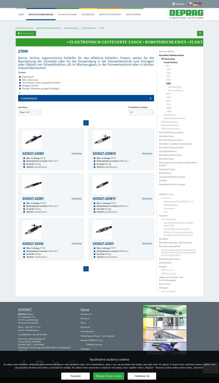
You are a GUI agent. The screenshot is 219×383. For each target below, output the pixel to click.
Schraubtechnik (67, 14)
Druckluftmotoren (110, 14)
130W (168, 73)
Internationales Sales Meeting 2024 (177, 229)
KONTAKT (25, 309)
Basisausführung (174, 87)
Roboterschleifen (166, 51)
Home (21, 14)
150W (168, 76)
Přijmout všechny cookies (109, 376)
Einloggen (163, 287)
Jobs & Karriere (87, 331)
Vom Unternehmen (168, 219)
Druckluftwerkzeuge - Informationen (175, 242)
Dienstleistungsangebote (170, 246)
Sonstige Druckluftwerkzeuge (172, 177)
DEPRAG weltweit (168, 273)
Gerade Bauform (89, 28)
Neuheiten (163, 215)
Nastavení (76, 376)
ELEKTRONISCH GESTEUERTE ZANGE (94, 42)
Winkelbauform (170, 115)
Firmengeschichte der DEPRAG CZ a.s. (179, 201)
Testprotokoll (165, 262)
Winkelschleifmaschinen (170, 129)
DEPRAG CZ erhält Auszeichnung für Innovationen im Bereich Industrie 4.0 (178, 233)
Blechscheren (165, 173)
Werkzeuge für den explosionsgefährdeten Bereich (178, 164)
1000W (169, 108)
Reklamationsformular (169, 259)
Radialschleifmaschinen (170, 125)
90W (168, 66)
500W (168, 101)
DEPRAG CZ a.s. (166, 194)
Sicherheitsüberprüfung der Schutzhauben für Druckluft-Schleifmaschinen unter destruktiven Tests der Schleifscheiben (179, 253)
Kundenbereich (27, 33)
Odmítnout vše (142, 376)
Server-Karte (165, 284)
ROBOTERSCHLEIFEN (154, 42)
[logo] (185, 13)
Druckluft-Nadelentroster (170, 155)
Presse (83, 323)
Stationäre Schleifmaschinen (174, 118)
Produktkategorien (171, 205)
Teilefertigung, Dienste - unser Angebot (98, 336)
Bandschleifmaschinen (169, 122)
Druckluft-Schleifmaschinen (49, 28)
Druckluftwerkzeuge (41, 14)
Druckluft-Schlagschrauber (171, 147)
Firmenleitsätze (169, 208)
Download (163, 239)
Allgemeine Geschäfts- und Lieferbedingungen (171, 278)
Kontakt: (84, 340)
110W (168, 69)
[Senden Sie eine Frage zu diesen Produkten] (86, 93)
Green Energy (133, 14)
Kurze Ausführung (175, 90)
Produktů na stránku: (138, 107)
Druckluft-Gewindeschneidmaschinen (176, 144)
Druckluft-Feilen (166, 136)
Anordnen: (23, 107)
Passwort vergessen (168, 291)
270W (168, 83)
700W (168, 104)
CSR (165, 212)
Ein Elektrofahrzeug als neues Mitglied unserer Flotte (178, 224)
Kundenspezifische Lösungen (172, 184)
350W (168, 97)
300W (168, 94)
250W (168, 80)
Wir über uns (166, 198)
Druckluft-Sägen (166, 158)
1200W (169, 111)
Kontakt (162, 266)
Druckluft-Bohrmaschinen (171, 140)
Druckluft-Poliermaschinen (171, 132)
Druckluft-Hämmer (168, 151)
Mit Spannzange (71, 28)
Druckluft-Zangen (167, 169)
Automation (87, 14)
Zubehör (163, 180)
